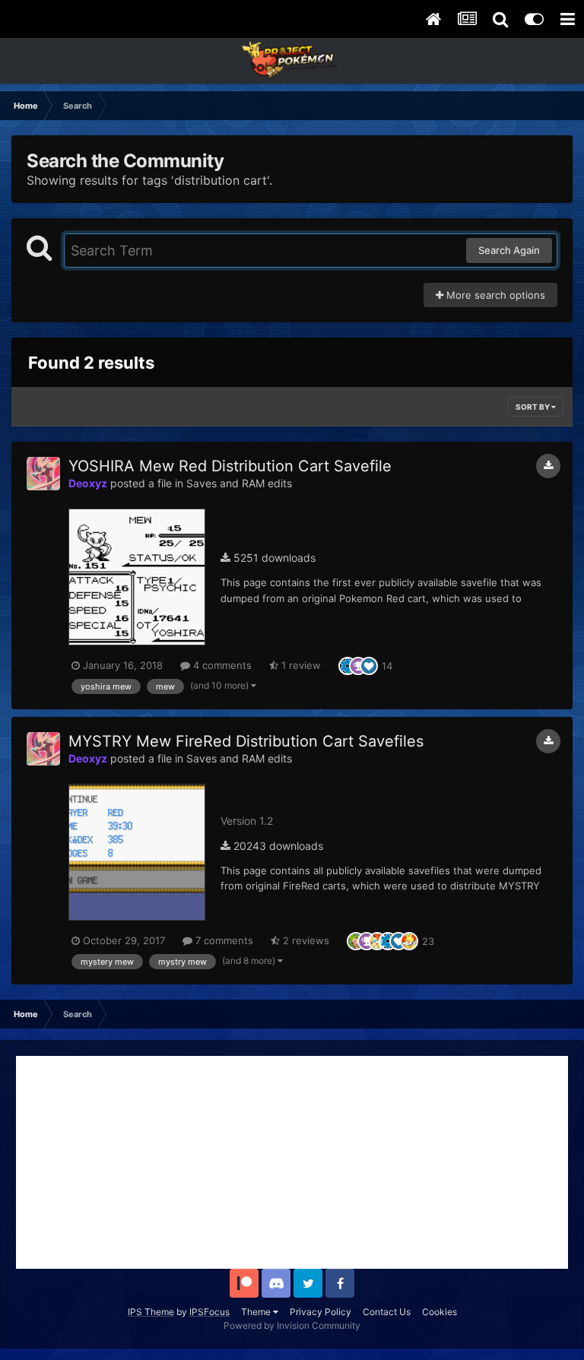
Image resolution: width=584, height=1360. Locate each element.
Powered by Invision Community (292, 1325)
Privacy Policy (320, 1311)
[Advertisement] (292, 1162)
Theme (257, 1311)
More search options (494, 295)
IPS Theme (151, 1311)
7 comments (222, 940)
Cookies (439, 1311)
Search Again (509, 250)
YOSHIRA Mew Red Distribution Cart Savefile (230, 466)
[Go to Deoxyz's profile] (43, 473)
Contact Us (387, 1311)
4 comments (221, 665)
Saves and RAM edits (239, 483)
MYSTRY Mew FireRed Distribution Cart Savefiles (246, 741)
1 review (299, 665)
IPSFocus (209, 1311)
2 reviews (304, 940)
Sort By (533, 406)
